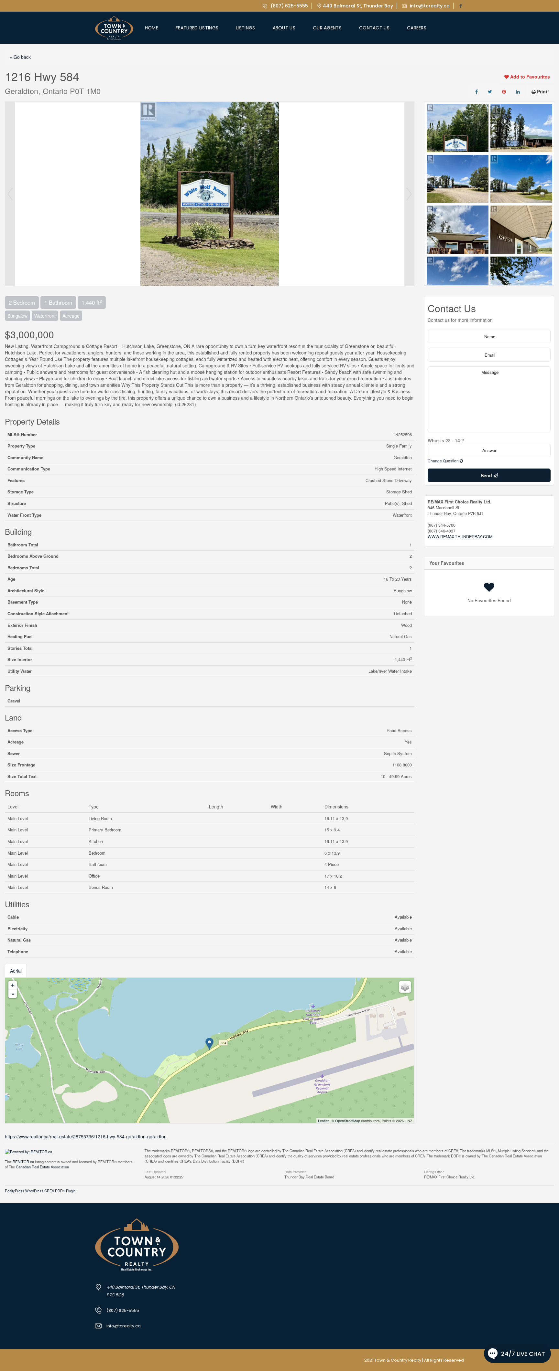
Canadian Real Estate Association (42, 1166)
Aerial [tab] (16, 970)
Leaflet (323, 1120)
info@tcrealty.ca (429, 6)
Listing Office (434, 1171)
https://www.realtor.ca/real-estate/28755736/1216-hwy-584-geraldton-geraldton (86, 1136)
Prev (10, 194)
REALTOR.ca (23, 1161)
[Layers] (405, 987)
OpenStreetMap (347, 1120)
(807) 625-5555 (288, 6)
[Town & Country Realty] (114, 28)
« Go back (20, 57)
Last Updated (155, 1171)
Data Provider (295, 1171)
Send (487, 475)
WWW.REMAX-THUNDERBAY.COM (460, 537)
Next (409, 194)
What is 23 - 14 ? (446, 440)
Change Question (444, 460)
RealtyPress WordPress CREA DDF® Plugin (40, 1190)
